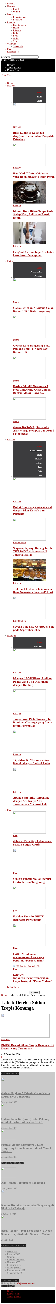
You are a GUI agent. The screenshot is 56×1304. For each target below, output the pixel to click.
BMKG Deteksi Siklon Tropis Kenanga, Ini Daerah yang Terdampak (27, 1047)
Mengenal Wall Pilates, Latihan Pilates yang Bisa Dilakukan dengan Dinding (32, 681)
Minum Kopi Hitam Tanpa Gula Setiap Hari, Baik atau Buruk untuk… (33, 214)
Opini (16, 38)
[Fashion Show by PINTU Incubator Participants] (29, 908)
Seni (15, 41)
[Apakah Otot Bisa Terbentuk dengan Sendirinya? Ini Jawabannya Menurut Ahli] (29, 789)
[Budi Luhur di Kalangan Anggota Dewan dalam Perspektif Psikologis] (29, 124)
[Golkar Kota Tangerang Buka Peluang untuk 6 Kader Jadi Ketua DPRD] (29, 337)
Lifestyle (11, 22)
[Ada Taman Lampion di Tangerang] (8, 1177)
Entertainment (19, 25)
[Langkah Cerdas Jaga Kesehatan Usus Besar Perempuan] (29, 243)
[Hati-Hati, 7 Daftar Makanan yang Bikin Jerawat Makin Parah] (29, 165)
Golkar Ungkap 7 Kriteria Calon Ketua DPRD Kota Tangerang (33, 309)
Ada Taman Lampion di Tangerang (23, 1182)
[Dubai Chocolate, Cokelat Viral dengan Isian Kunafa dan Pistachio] (29, 499)
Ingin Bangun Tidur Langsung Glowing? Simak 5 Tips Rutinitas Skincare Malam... (27, 1232)
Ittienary (17, 30)
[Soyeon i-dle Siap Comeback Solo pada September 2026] (29, 618)
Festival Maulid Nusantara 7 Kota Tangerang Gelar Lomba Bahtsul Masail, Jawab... (26, 1148)
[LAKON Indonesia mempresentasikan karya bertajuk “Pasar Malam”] (29, 945)
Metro (10, 14)
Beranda (11, 3)
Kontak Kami (13, 70)
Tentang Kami (14, 67)
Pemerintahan (19, 17)
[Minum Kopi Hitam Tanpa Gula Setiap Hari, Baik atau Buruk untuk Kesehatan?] (29, 202)
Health (16, 27)
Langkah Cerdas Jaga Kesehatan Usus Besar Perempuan (33, 253)
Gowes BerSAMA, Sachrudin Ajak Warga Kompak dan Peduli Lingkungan (33, 430)
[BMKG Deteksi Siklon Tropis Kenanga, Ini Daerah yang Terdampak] (25, 1037)
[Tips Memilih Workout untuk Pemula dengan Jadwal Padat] (29, 751)
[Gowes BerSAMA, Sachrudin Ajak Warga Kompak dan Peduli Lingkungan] (29, 419)
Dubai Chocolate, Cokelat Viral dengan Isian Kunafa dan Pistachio (32, 510)
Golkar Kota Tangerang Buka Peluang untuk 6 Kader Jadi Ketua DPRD (31, 349)
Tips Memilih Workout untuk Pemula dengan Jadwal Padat (31, 762)
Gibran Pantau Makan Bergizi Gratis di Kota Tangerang (32, 880)
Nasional (11, 6)
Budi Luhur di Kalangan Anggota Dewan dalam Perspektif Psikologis (34, 136)
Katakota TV (13, 51)
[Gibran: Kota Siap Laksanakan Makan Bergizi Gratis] (29, 833)
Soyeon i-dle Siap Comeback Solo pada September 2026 (33, 628)
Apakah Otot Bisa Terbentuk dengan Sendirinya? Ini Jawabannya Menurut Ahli (31, 801)
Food (15, 35)
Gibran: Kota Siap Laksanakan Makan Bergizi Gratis (32, 843)
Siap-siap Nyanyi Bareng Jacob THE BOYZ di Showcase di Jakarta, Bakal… (32, 551)
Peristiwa (17, 19)
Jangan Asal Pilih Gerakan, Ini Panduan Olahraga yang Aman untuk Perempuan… (32, 722)
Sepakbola (18, 46)
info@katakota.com (25, 1283)
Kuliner (16, 33)
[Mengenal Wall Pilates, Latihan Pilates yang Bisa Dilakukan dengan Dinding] (29, 670)
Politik (16, 9)
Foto (9, 49)
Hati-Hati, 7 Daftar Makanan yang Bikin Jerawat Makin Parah (34, 175)
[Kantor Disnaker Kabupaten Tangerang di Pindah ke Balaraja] (8, 1199)
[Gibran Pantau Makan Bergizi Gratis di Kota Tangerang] (29, 870)
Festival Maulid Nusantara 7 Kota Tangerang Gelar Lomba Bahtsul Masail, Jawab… (32, 389)
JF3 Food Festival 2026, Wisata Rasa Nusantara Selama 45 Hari (33, 590)
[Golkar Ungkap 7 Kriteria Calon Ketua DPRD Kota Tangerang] (29, 299)
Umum (16, 11)
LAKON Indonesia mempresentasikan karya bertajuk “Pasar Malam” (28, 957)
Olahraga (11, 43)
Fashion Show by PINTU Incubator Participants (28, 918)
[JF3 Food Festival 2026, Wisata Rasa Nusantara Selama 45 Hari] (29, 580)
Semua (39, 92)
